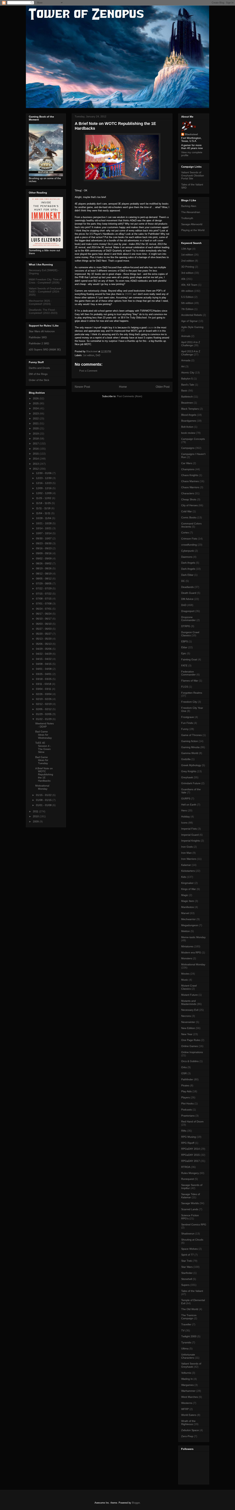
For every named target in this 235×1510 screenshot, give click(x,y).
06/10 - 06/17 (44, 618)
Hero (184, 810)
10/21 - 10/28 (44, 523)
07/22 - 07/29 (44, 588)
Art (183, 366)
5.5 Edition (187, 296)
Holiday (185, 816)
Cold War (186, 511)
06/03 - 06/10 (44, 623)
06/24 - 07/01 (44, 608)
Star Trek (186, 1260)
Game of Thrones (191, 735)
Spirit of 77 (187, 1254)
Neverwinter (188, 1022)
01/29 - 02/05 (44, 714)
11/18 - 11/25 (44, 503)
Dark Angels (188, 562)
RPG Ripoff (187, 1142)
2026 (36, 398)
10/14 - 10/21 (44, 528)
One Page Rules (190, 1040)
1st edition (88, 355)
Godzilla (186, 759)
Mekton (185, 931)
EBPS (184, 641)
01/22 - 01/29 (44, 719)
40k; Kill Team (189, 284)
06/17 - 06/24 (44, 613)
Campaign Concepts (193, 438)
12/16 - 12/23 (44, 483)
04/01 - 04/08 (44, 668)
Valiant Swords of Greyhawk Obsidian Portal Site (192, 175)
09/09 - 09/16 (44, 553)
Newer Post (82, 386)
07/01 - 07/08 (44, 603)
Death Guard (188, 592)
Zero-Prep (187, 1436)
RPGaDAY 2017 (190, 1160)
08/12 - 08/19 (44, 573)
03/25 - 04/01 (44, 674)
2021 (36, 423)
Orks (184, 1067)
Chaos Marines (190, 481)
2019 (36, 433)
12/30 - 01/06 (44, 473)
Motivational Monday (42, 787)
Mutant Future (189, 994)
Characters (187, 493)
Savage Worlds (190, 1203)
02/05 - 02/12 (44, 709)
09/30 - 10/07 (44, 538)
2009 (36, 821)
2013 (36, 463)
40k (183, 278)
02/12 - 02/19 (44, 703)
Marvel (185, 913)
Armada (185, 360)
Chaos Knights (189, 475)
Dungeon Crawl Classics (190, 634)
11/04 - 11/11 (43, 513)
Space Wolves (189, 1248)
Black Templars (190, 408)
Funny (185, 729)
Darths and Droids (39, 367)
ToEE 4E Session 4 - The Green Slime (43, 747)
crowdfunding (189, 544)
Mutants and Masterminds (188, 1002)
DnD (98, 355)
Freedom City (189, 701)
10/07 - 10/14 (44, 533)
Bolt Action (187, 426)
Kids (183, 876)
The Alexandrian (190, 212)
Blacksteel (191, 134)
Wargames (187, 1384)
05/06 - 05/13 (44, 643)
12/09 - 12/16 (44, 488)
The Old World (189, 1309)
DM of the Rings (38, 373)
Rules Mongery (190, 1173)
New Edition (188, 1028)
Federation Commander (188, 673)
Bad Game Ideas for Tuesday (41, 760)
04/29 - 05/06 (44, 648)
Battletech (187, 396)
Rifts (183, 1130)
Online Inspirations (192, 1052)
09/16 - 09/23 (44, 548)
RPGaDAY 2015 (190, 1154)
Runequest (187, 1178)
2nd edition (187, 260)
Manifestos (187, 907)
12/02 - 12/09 (44, 493)
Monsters (186, 958)
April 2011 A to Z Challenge (190, 344)
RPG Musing (188, 1136)
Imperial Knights (190, 840)
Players (185, 1097)
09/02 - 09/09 (44, 558)
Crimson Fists (189, 538)
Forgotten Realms (191, 692)
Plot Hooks (187, 1103)
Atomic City (187, 372)
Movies (185, 973)
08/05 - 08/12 (44, 578)
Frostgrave (187, 717)
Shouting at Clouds (192, 1239)
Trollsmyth (187, 218)
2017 (36, 443)
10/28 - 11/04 (44, 518)
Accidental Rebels (191, 314)
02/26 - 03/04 (44, 694)
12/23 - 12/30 (44, 478)
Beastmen (187, 402)
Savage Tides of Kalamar (190, 1196)
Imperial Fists (189, 828)
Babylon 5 (187, 378)
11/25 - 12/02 (44, 498)
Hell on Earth (188, 804)
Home (123, 386)
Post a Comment (88, 370)
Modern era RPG (191, 952)
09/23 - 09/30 (44, 543)
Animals (185, 336)
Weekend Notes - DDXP (44, 725)
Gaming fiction (189, 741)
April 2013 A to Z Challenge (190, 353)
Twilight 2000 (188, 1336)
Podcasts (186, 1109)
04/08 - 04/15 (44, 663)
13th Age (186, 248)
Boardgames (188, 420)
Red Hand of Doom (192, 1121)
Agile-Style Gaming (192, 327)
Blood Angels (188, 414)
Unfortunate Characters (188, 1356)
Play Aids (186, 1091)
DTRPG (185, 626)
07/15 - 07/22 (44, 593)
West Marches (189, 1396)
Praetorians (188, 1115)
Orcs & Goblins (190, 1061)
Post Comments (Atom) (129, 396)
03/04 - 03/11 (44, 688)
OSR (184, 1073)
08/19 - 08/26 (44, 568)
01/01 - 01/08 (44, 805)
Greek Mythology (191, 765)
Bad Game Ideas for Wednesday (43, 734)
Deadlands (187, 586)
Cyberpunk (187, 550)
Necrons (186, 1015)
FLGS (184, 686)
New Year (186, 1034)
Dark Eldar (187, 574)
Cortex (185, 532)
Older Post (162, 386)
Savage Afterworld (191, 224)
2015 (36, 453)
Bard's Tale (187, 384)
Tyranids (186, 1342)
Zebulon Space (190, 1430)
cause (150, 327)
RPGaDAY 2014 (190, 1148)
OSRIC (128, 294)
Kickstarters (188, 870)
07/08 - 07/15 (44, 598)
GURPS (185, 798)
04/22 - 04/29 (44, 653)
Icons (184, 822)
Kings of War (188, 889)
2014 (36, 458)
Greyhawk (187, 777)
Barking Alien (188, 206)
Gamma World (189, 753)
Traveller (186, 1324)
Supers (185, 1284)
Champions (187, 469)
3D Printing (187, 266)
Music (184, 979)
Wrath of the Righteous (188, 1422)
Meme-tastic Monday (193, 937)
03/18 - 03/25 (44, 678)
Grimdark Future (190, 783)
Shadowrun (187, 1233)
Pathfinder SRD (38, 337)
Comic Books (188, 517)
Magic (184, 895)
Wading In (187, 1378)
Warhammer (188, 1390)
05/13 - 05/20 (44, 638)
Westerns (186, 1402)
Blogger (136, 1502)
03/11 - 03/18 (44, 683)
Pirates (185, 1085)
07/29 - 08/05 (44, 583)
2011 (36, 811)
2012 (36, 468)
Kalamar (186, 864)
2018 (36, 438)
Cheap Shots (188, 499)
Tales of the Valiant (192, 1290)
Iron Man (186, 852)
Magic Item (187, 900)
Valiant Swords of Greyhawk (191, 1365)
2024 (36, 408)
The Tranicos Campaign (188, 1317)
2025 (36, 403)
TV (183, 1330)
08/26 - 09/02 (44, 563)
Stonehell (186, 1278)
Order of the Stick (39, 380)
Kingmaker (187, 882)
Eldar (184, 647)
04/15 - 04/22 (44, 658)
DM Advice (187, 598)
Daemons (186, 556)
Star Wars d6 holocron (42, 331)
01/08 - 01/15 (44, 800)
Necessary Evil (189, 1009)
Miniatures (187, 946)
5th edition (187, 302)
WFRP (185, 1409)
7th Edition (187, 309)
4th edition (187, 290)
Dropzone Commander (188, 619)
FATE (184, 665)
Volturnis (186, 1372)
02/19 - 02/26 (44, 699)
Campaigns (187, 447)
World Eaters (188, 1414)
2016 (36, 448)
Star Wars (187, 1266)
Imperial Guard (190, 834)
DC (183, 580)
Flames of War (189, 680)
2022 (36, 418)
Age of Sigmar (189, 321)
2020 (36, 428)
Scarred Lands (189, 1209)
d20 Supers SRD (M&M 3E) (45, 349)
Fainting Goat (189, 659)
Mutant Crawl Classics (189, 987)
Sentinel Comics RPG (193, 1224)
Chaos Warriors (190, 487)
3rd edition (187, 272)
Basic (184, 390)
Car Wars (186, 463)
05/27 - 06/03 (44, 628)
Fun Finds (187, 722)
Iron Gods (187, 846)
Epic (183, 653)
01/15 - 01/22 (44, 795)
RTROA (185, 1166)
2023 (36, 413)
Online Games (189, 1046)
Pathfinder (187, 1079)
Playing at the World (193, 230)
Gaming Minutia (190, 747)
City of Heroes (189, 505)
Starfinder (187, 1272)
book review (188, 432)
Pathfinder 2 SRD (39, 343)
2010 (36, 816)
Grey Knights (188, 771)
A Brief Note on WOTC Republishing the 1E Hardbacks (44, 774)
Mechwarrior (188, 919)
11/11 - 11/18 (43, 508)
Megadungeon (189, 925)
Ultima (185, 1348)
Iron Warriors (188, 858)
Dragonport (187, 611)
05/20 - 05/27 (44, 633)
